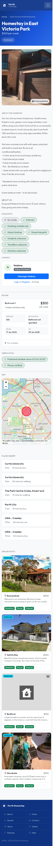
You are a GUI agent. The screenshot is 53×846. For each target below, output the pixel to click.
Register (26, 282)
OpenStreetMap (27, 440)
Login (16, 282)
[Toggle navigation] (48, 5)
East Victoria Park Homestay (22, 16)
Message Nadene (26, 276)
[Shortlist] (48, 558)
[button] (6, 382)
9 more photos (41, 101)
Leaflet (7, 440)
